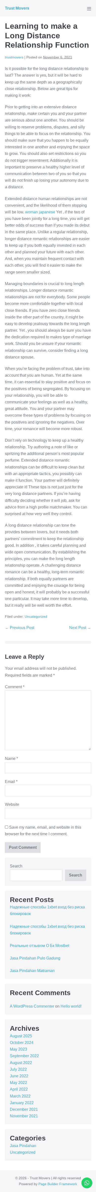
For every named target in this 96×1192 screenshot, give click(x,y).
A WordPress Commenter (32, 1006)
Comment (14, 687)
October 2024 (21, 1043)
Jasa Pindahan (23, 1146)
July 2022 (18, 1069)
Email (11, 782)
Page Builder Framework (57, 1184)
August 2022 (21, 1063)
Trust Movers (17, 8)
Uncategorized (36, 616)
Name (11, 758)
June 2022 (19, 1076)
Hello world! (71, 1006)
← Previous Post (19, 628)
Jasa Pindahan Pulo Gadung (35, 958)
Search (16, 866)
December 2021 (24, 1109)
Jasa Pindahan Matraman (32, 971)
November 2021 (24, 1116)
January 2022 (22, 1103)
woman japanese (40, 212)
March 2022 (20, 1096)
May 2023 (18, 1049)
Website (12, 804)
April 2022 (19, 1089)
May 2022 (18, 1083)
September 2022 (24, 1056)
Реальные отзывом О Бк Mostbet (39, 946)
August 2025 (21, 1036)
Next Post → (80, 628)
